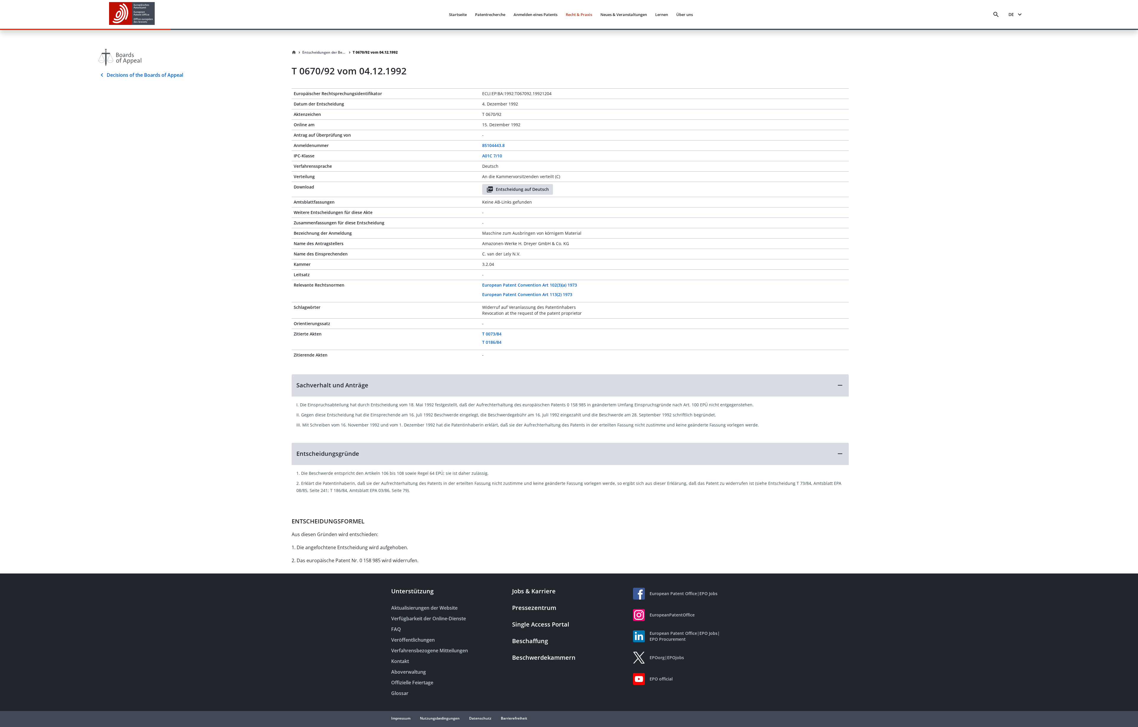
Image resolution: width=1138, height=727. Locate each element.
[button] (570, 385)
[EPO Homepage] (132, 14)
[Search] (996, 14)
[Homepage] (294, 52)
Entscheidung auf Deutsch (522, 189)
